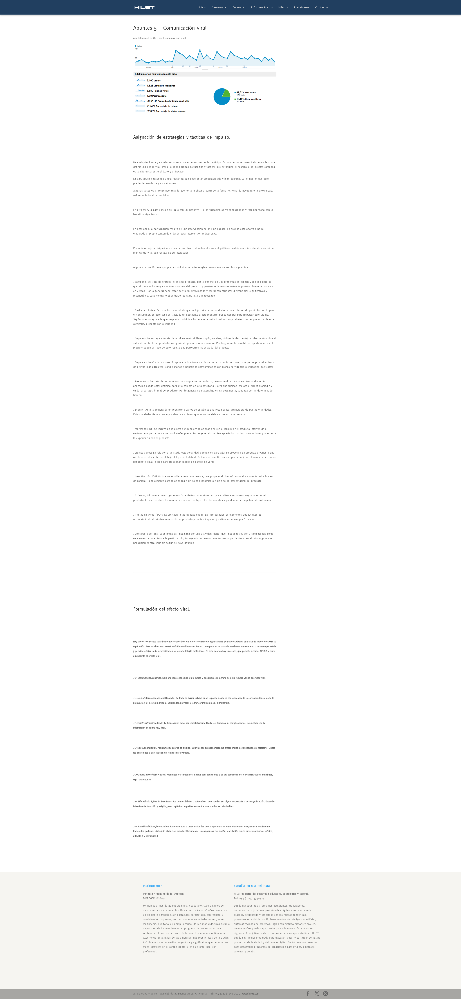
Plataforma (302, 7)
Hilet (281, 7)
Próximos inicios (262, 7)
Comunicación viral (175, 38)
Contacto (321, 7)
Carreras (217, 7)
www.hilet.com (250, 993)
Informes (142, 38)
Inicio (202, 7)
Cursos (237, 7)
